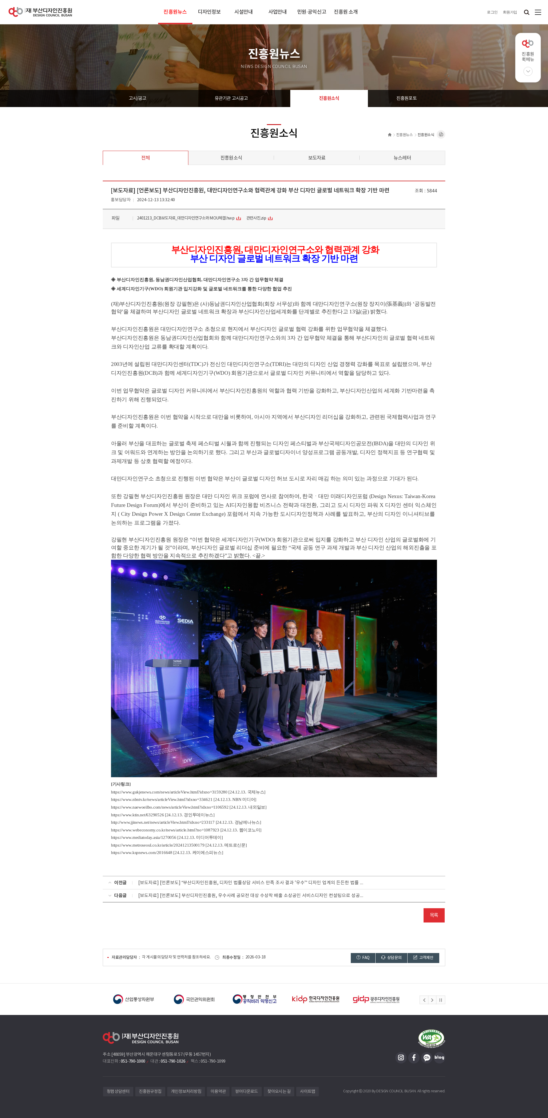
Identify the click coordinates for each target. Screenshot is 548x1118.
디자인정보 (209, 12)
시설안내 (243, 12)
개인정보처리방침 (186, 1091)
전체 (145, 158)
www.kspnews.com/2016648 (147, 852)
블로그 (439, 1057)
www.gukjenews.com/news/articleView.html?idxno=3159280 (174, 792)
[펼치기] (528, 71)
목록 (434, 915)
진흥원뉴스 (175, 12)
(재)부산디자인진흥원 (40, 12)
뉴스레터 (402, 158)
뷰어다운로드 (246, 1091)
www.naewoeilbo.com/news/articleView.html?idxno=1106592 (175, 807)
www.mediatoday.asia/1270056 (149, 837)
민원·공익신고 (311, 12)
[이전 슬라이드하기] (424, 1000)
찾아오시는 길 (279, 1091)
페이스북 (414, 1057)
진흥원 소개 (346, 12)
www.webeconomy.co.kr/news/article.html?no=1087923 (170, 830)
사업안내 (277, 12)
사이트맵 (538, 12)
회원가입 (510, 12)
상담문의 (394, 958)
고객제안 (425, 958)
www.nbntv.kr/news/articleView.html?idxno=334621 (167, 799)
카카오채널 (426, 1057)
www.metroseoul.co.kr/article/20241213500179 (163, 845)
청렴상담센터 (118, 1091)
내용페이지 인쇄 (441, 134)
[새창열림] (150, 999)
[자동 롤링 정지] (440, 1000)
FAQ (365, 958)
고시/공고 (137, 98)
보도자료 (317, 158)
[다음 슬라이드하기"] (432, 1000)
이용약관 (218, 1091)
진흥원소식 (329, 98)
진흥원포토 (406, 98)
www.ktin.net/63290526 (143, 815)
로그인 (492, 12)
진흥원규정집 (150, 1091)
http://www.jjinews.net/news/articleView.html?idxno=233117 (163, 822)
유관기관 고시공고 (231, 98)
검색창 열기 (526, 12)
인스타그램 (401, 1057)
